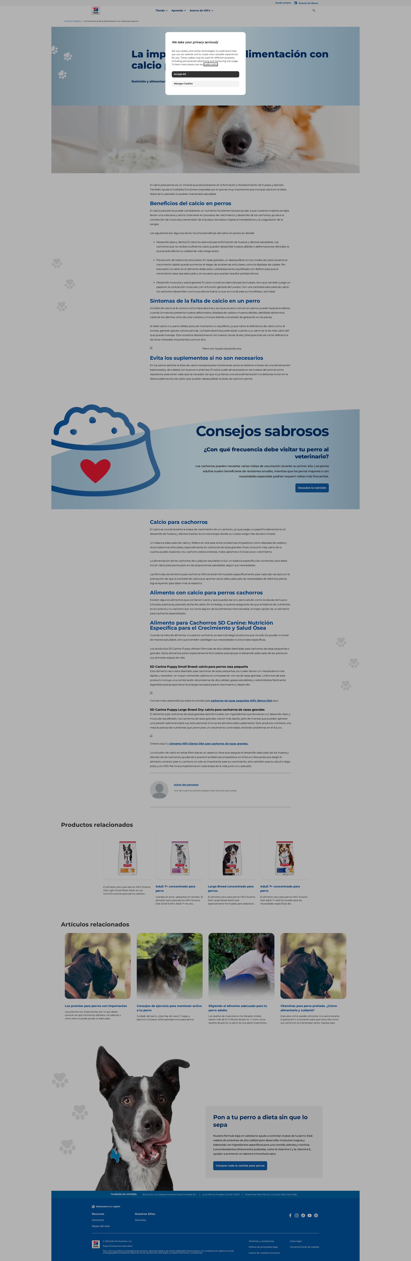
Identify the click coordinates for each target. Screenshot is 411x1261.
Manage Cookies (183, 84)
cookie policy (211, 64)
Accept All (180, 74)
